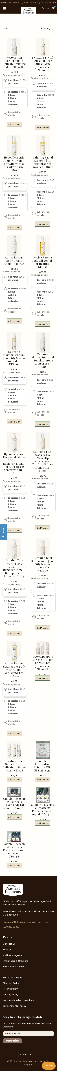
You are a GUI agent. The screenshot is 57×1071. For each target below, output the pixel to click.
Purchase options (11, 75)
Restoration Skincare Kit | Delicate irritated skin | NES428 (14, 765)
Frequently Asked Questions (18, 1000)
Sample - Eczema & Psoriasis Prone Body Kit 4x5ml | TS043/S (14, 803)
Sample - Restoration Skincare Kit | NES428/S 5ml (43, 765)
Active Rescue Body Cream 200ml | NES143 (14, 260)
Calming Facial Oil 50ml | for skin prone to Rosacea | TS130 (42, 162)
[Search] (43, 9)
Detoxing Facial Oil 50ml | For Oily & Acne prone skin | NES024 (42, 64)
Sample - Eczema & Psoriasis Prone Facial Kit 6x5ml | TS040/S (42, 809)
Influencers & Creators (15, 960)
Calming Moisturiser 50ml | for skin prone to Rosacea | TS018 (43, 360)
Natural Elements (25, 1061)
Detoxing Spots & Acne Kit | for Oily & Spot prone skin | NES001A (42, 663)
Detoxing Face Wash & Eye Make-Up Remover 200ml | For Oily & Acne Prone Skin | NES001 (43, 461)
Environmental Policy (14, 1005)
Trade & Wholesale (13, 966)
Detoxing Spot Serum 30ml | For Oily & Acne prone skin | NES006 (42, 564)
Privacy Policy (10, 994)
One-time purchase (13, 82)
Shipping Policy (11, 983)
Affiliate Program (12, 955)
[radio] (5, 80)
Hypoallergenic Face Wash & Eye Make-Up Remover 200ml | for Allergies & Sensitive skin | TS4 (14, 463)
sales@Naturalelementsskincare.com (27, 922)
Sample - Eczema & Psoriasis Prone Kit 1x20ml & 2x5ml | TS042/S (14, 850)
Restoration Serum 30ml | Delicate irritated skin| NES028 (14, 62)
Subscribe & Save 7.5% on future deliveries (13, 98)
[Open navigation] (4, 9)
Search (7, 949)
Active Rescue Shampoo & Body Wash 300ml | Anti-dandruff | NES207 (14, 670)
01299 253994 (13, 926)
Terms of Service (12, 977)
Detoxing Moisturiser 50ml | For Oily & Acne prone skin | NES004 (14, 358)
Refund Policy (10, 988)
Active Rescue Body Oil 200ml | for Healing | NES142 (43, 262)
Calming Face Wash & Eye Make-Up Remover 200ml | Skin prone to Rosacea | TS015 (14, 568)
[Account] (48, 8)
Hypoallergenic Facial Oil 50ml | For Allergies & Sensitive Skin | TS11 (14, 164)
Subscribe (12, 1040)
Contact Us (9, 943)
